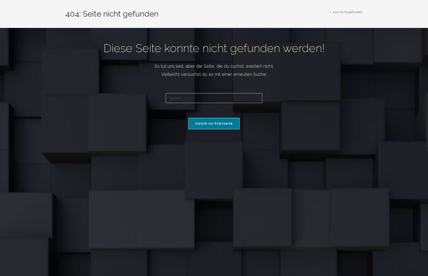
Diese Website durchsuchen (214, 90)
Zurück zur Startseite (214, 123)
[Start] (326, 12)
